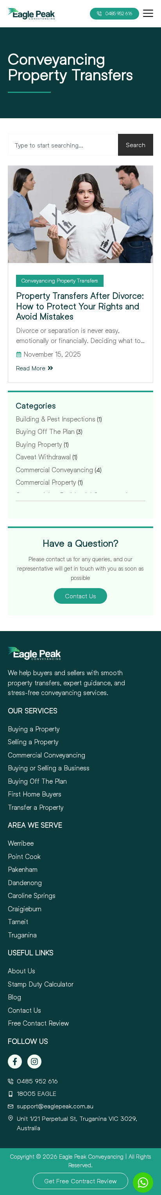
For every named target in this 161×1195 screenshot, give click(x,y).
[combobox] (61, 145)
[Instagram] (34, 1062)
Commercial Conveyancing (54, 470)
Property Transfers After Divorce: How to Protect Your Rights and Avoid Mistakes (80, 306)
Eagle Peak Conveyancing (91, 1156)
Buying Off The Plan (45, 431)
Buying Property (39, 444)
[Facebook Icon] (15, 1062)
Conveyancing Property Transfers (59, 280)
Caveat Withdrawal (43, 457)
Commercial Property (46, 482)
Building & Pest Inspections (55, 419)
